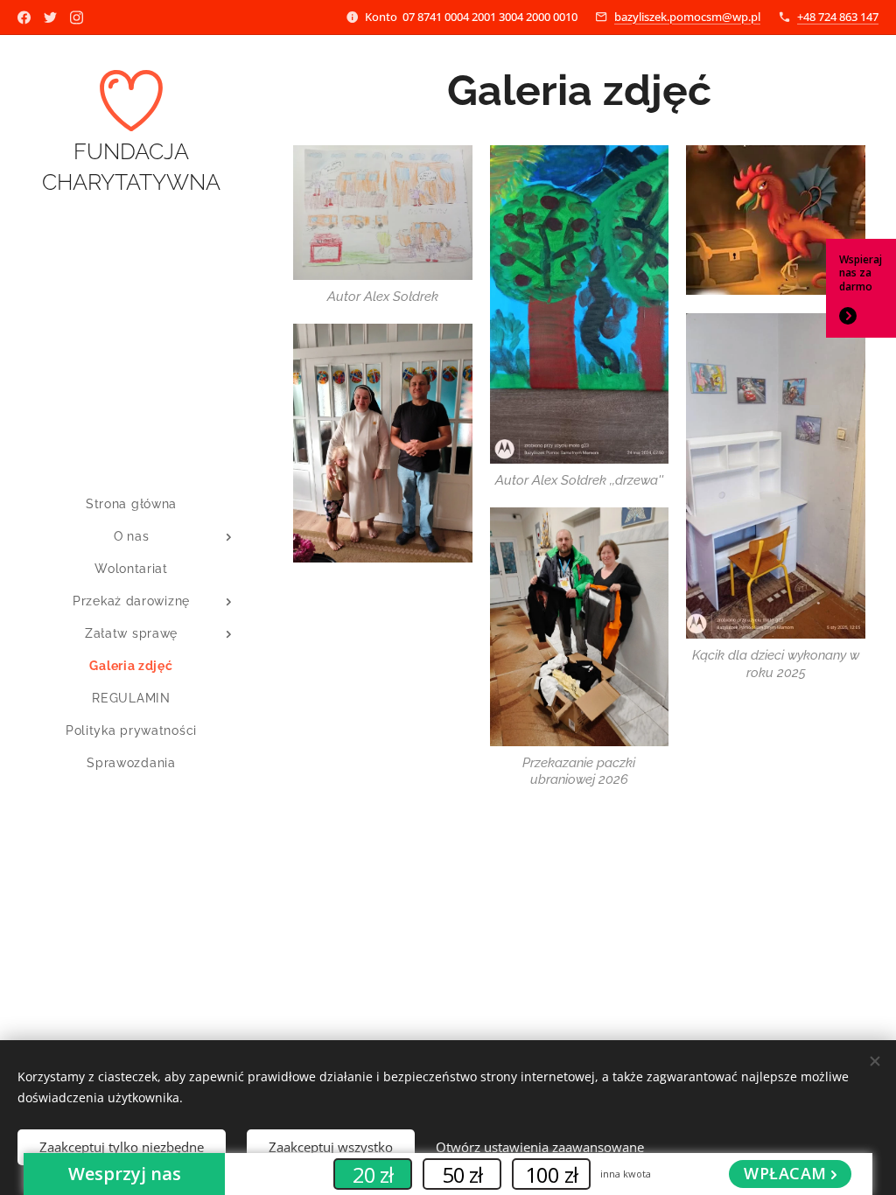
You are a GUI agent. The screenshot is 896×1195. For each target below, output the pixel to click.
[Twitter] (50, 17)
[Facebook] (24, 17)
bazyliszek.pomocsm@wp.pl (687, 16)
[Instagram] (77, 17)
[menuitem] (131, 504)
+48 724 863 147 (837, 16)
